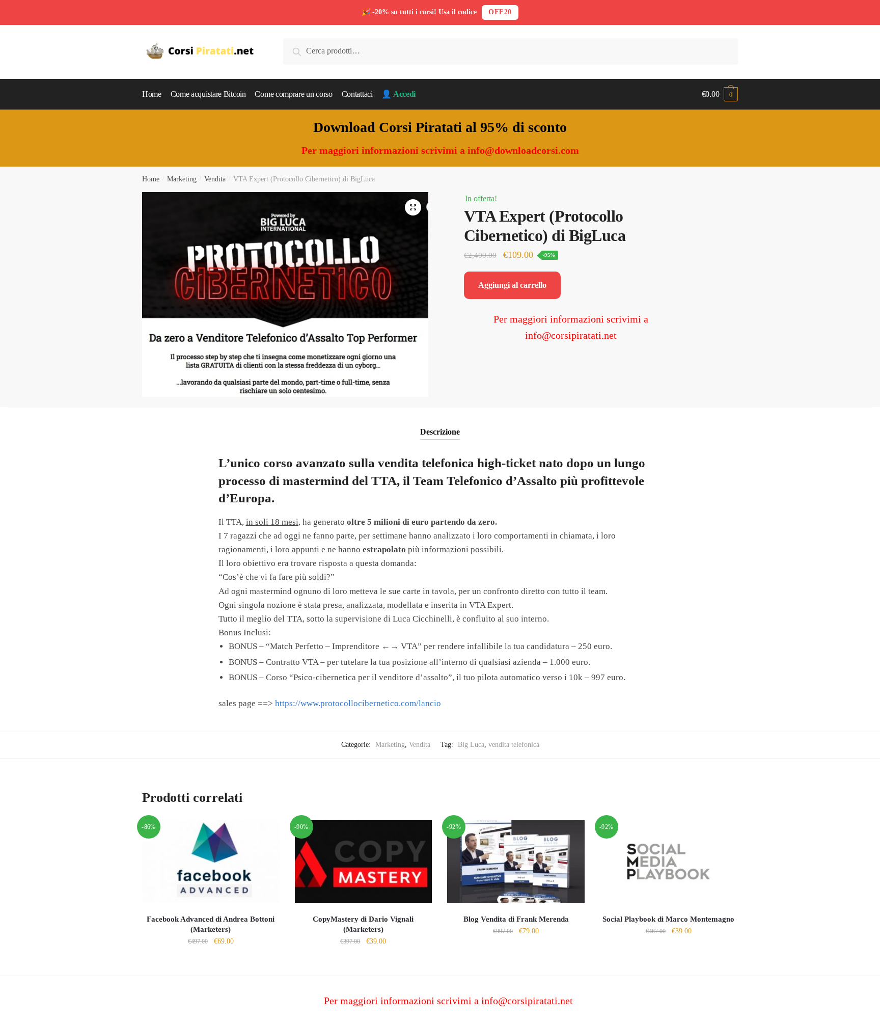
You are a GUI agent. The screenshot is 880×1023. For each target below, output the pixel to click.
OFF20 (500, 12)
